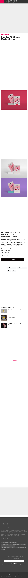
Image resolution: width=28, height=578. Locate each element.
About (14, 574)
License (9, 574)
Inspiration (4, 573)
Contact (19, 574)
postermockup (21, 303)
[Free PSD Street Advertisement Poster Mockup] (4, 318)
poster (3, 549)
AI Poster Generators (6, 544)
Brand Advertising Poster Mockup (16, 309)
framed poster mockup (20, 547)
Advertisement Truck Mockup (19, 544)
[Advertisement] (14, 18)
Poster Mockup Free (13, 573)
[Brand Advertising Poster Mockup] (4, 311)
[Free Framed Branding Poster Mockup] (4, 325)
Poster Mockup (13, 303)
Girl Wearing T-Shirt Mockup (8, 547)
